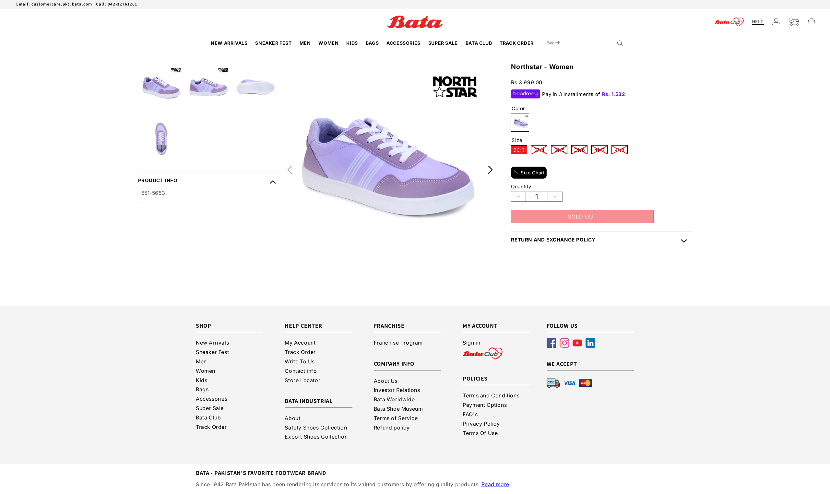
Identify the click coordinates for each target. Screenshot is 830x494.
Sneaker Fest (273, 43)
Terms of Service (396, 418)
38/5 (560, 150)
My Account (300, 342)
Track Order (517, 43)
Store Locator (302, 380)
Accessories (403, 43)
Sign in (471, 342)
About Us (386, 381)
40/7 (601, 150)
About (292, 418)
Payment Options (485, 405)
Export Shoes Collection (316, 436)
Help (758, 21)
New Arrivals (229, 43)
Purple (520, 122)
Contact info (301, 371)
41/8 (621, 150)
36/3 (520, 150)
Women (328, 43)
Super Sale (443, 43)
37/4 (540, 150)
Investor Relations (397, 390)
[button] (814, 22)
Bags (372, 43)
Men (305, 43)
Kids (352, 43)
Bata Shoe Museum (398, 409)
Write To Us (300, 361)
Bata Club (479, 43)
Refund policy (392, 427)
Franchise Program (398, 342)
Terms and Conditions (491, 395)
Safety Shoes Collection (316, 427)
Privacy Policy (481, 423)
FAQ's (470, 414)
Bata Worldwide (394, 399)
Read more (495, 484)
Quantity (521, 186)
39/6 (580, 150)
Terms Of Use (480, 433)
